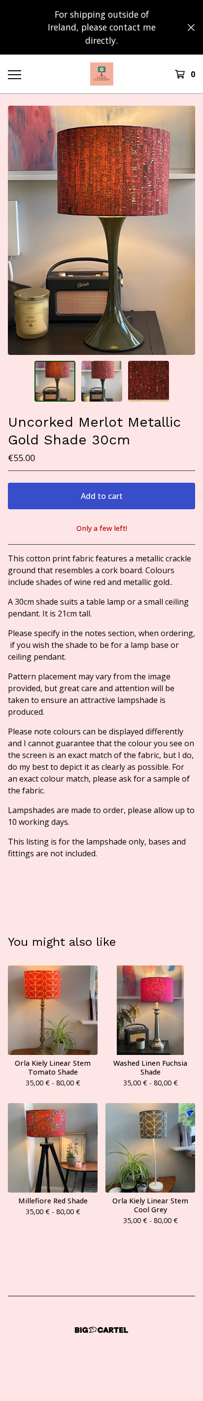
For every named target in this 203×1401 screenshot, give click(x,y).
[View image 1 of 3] (54, 381)
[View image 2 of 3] (101, 381)
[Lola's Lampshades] (101, 74)
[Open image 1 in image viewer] (101, 230)
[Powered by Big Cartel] (101, 1330)
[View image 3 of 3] (148, 381)
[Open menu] (14, 74)
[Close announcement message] (191, 27)
